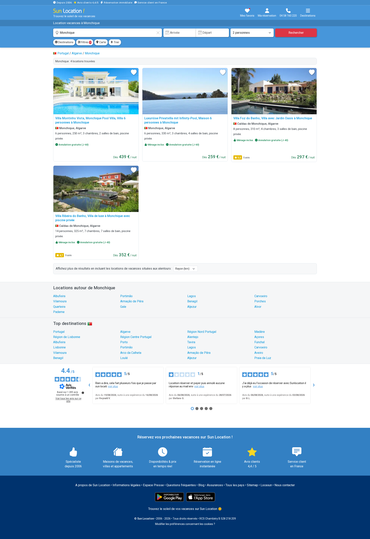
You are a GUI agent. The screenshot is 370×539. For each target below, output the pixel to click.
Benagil (192, 301)
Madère (259, 332)
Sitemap (252, 485)
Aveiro (258, 353)
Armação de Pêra (131, 301)
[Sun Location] (68, 11)
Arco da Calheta (130, 353)
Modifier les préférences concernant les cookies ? (185, 524)
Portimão (126, 296)
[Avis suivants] (313, 385)
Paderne (59, 312)
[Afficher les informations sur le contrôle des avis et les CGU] (82, 392)
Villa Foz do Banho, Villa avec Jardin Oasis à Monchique (272, 118)
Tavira (191, 342)
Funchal (259, 342)
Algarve (125, 332)
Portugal (59, 332)
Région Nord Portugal (201, 332)
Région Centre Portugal (135, 337)
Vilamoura (59, 301)
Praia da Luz (262, 358)
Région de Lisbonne (66, 337)
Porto (124, 342)
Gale (123, 307)
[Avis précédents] (89, 385)
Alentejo (192, 337)
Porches (260, 301)
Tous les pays (234, 485)
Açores (259, 337)
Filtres (86, 42)
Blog (201, 485)
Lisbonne (59, 347)
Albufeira (59, 296)
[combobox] (107, 33)
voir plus (113, 386)
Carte (102, 42)
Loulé (124, 358)
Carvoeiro (260, 296)
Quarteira (59, 307)
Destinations (65, 42)
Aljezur (192, 307)
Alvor (257, 307)
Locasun (266, 485)
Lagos (191, 296)
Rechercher (296, 32)
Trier (116, 42)
